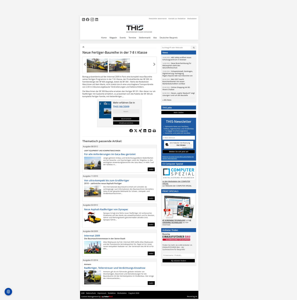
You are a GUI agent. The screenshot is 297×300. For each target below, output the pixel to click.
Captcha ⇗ (187, 147)
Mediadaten (192, 18)
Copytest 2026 (133, 293)
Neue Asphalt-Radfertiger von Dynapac (106, 209)
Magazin (113, 37)
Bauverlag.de (192, 296)
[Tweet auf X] (135, 131)
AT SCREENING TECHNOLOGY (173, 220)
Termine (132, 37)
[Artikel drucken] (154, 131)
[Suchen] (194, 47)
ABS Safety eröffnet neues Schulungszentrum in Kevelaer (176, 58)
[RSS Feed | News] (83, 19)
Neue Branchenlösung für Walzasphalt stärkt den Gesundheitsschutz (176, 65)
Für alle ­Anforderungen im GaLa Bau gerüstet (110, 154)
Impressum (101, 293)
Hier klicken (181, 145)
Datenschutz (91, 293)
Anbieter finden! (179, 261)
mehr (151, 169)
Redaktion (112, 293)
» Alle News (166, 100)
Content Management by (91, 296)
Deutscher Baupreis (169, 37)
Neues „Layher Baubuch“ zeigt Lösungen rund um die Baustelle (178, 94)
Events (123, 37)
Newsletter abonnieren (158, 18)
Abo (155, 37)
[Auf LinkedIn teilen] (145, 131)
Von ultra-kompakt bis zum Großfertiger (106, 180)
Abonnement (126, 119)
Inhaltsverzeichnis (126, 123)
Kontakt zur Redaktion (177, 18)
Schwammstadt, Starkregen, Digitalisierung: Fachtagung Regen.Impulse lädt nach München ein (177, 73)
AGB (82, 293)
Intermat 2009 (92, 235)
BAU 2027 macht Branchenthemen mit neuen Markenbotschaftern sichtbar (173, 81)
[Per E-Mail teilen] (149, 131)
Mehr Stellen (179, 112)
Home (104, 37)
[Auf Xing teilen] (140, 131)
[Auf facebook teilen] (131, 131)
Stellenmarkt (144, 37)
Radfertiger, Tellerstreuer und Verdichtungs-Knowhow (114, 267)
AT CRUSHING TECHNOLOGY (176, 221)
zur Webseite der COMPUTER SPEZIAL (177, 186)
